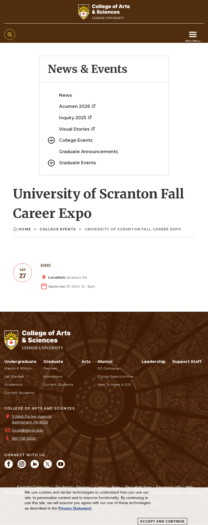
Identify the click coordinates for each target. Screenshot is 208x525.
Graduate (53, 361)
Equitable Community (34, 487)
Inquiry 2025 (73, 117)
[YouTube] (60, 466)
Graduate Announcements (88, 151)
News (65, 95)
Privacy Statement (75, 508)
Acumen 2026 (75, 106)
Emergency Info (168, 487)
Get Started (14, 376)
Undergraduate (20, 361)
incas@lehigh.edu (27, 430)
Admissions (53, 376)
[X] (47, 466)
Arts (86, 361)
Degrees (50, 368)
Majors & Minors (18, 368)
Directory (83, 487)
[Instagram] (21, 466)
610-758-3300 (24, 438)
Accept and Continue (162, 521)
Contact (101, 487)
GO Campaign (109, 368)
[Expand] (51, 140)
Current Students (19, 393)
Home (25, 229)
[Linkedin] (34, 466)
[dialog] (104, 506)
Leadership (153, 361)
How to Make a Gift (114, 384)
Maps (116, 487)
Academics (13, 384)
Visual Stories (75, 129)
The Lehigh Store (138, 487)
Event (46, 265)
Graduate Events (77, 162)
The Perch (63, 487)
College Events (76, 140)
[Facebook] (8, 466)
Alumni (105, 361)
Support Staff (187, 361)
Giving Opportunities (116, 376)
